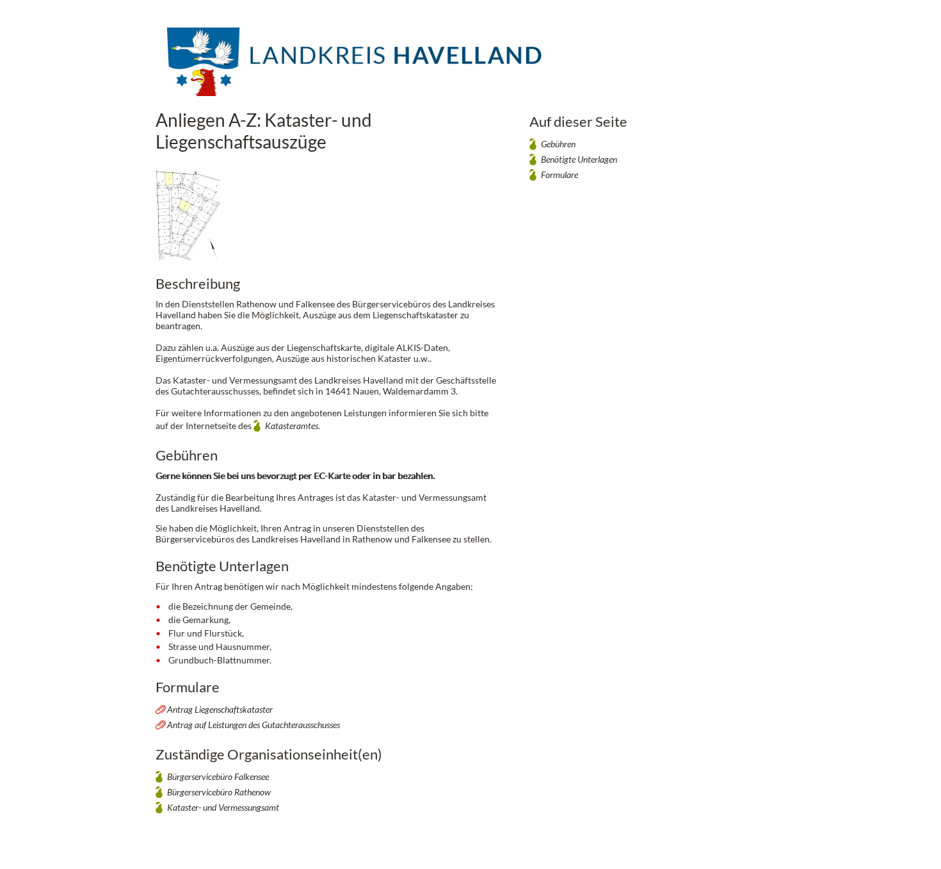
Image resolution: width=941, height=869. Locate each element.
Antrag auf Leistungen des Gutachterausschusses (253, 724)
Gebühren (558, 143)
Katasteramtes (291, 425)
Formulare (559, 174)
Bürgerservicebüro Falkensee (218, 776)
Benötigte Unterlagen (579, 159)
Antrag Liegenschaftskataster (220, 709)
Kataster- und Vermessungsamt (223, 807)
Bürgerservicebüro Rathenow (219, 791)
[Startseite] (357, 70)
